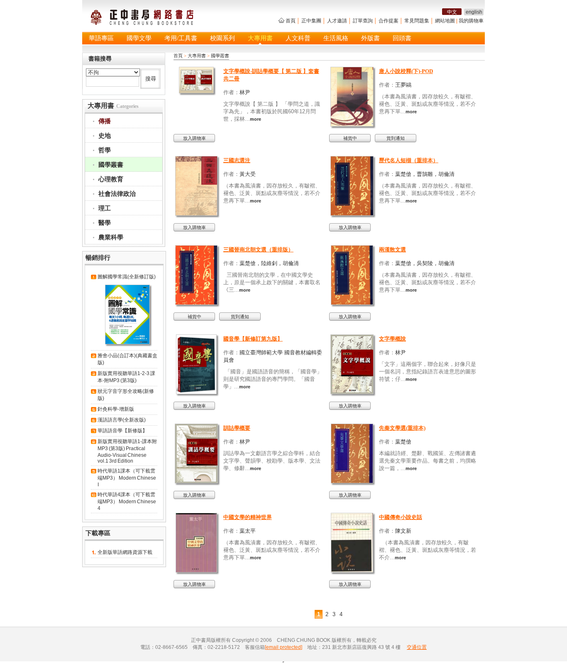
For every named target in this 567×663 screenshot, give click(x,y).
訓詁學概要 (236, 428)
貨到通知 (395, 138)
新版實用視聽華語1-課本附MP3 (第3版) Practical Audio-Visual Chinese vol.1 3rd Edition (127, 451)
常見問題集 (416, 21)
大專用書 (260, 38)
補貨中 (350, 138)
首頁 (291, 21)
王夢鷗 (403, 85)
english (474, 12)
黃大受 (248, 174)
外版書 (370, 38)
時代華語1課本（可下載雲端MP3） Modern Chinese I (127, 478)
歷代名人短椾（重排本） (408, 160)
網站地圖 (445, 21)
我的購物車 (471, 21)
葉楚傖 (403, 442)
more (255, 119)
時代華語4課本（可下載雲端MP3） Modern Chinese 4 (127, 501)
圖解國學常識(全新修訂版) (127, 277)
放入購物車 (194, 138)
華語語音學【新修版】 (122, 431)
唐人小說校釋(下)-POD (406, 71)
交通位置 (417, 647)
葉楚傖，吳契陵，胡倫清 (425, 263)
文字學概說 (392, 339)
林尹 (245, 92)
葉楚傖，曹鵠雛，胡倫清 (425, 174)
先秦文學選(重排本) (402, 428)
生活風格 (335, 38)
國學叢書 (220, 55)
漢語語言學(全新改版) (122, 420)
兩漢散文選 (392, 249)
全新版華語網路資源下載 (125, 552)
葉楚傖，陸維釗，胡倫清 (269, 263)
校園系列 (222, 38)
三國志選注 (236, 160)
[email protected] (283, 647)
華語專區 (101, 38)
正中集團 (311, 21)
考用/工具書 (180, 38)
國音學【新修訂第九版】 (253, 339)
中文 (452, 12)
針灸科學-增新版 (116, 409)
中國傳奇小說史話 (400, 517)
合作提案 (388, 21)
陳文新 (403, 531)
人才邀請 (337, 21)
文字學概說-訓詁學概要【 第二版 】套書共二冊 (271, 75)
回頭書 (402, 38)
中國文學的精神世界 (247, 517)
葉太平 (248, 531)
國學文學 (139, 38)
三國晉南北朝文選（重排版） (258, 249)
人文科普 (298, 38)
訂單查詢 (363, 21)
